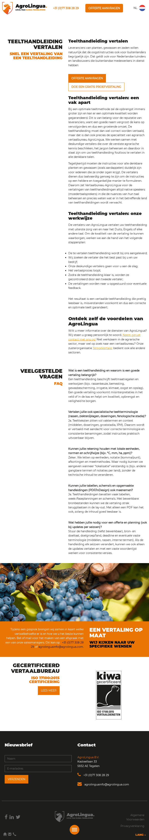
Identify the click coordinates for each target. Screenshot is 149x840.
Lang (139, 835)
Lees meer (48, 690)
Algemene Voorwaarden (135, 817)
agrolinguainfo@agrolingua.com (106, 784)
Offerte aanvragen (104, 8)
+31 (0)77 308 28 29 (66, 8)
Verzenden (16, 779)
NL (135, 8)
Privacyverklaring (132, 826)
